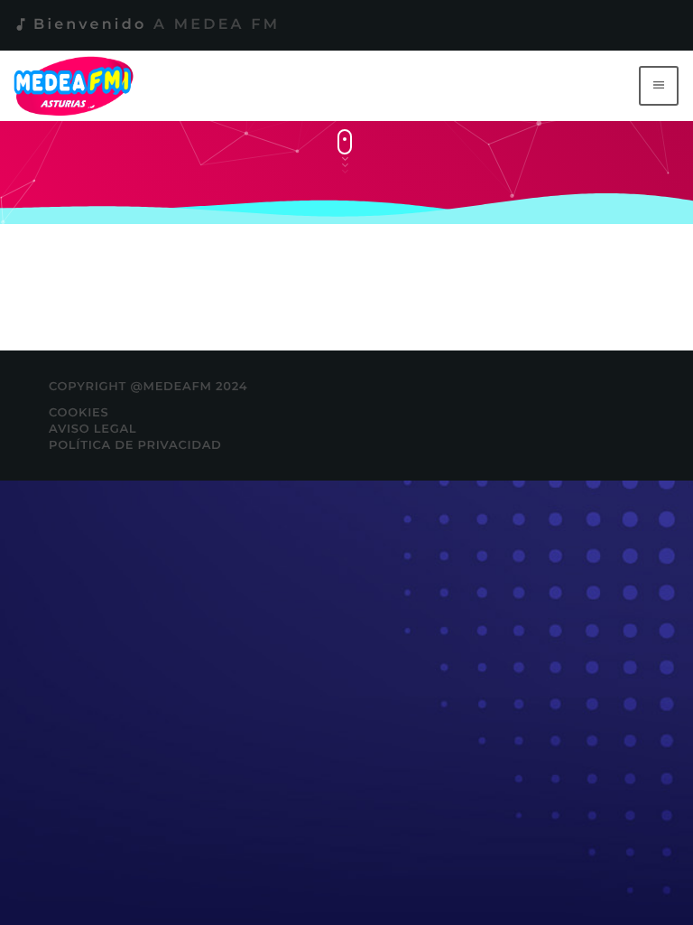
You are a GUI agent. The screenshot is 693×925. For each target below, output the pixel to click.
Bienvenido (146, 24)
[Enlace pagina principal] (77, 85)
